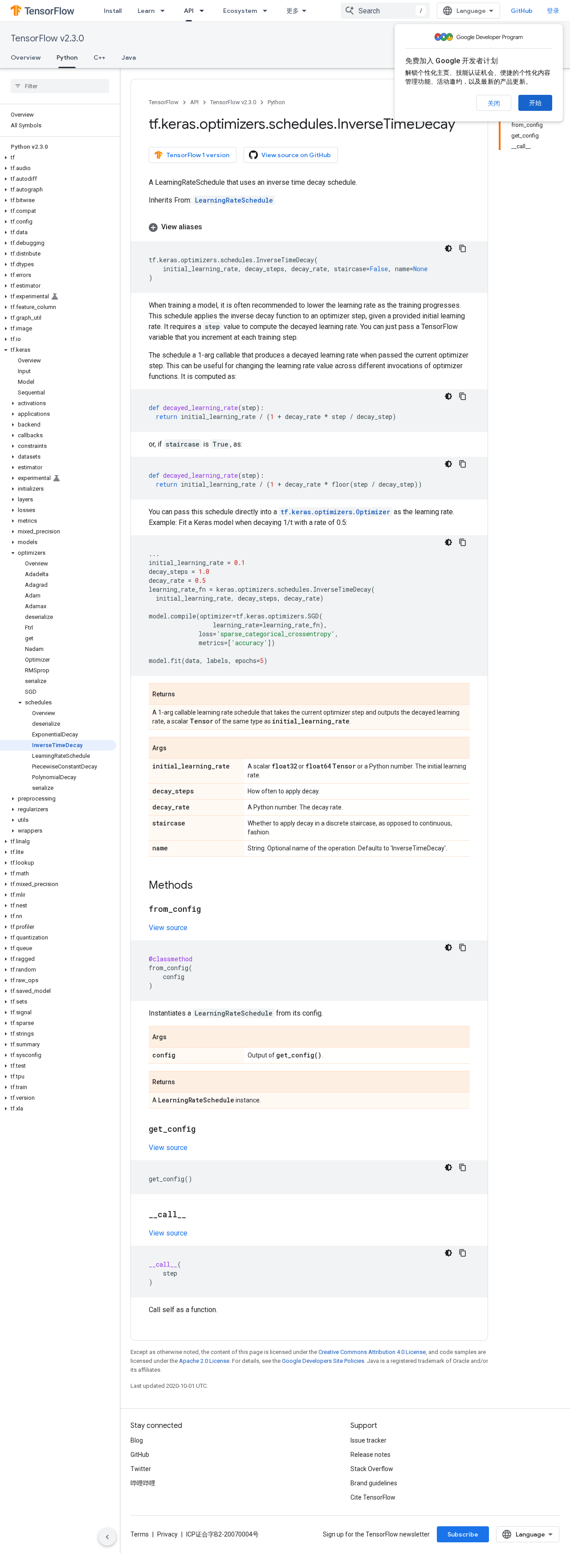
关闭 (494, 103)
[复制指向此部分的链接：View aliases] (211, 227)
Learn (146, 11)
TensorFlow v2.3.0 (47, 38)
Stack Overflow (371, 1468)
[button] (58, 157)
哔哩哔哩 (142, 1483)
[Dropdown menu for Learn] (165, 10)
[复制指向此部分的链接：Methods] (202, 886)
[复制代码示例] (463, 248)
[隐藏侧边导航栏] (107, 1537)
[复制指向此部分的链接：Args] (175, 748)
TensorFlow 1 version (198, 155)
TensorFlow (164, 102)
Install (113, 11)
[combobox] (385, 11)
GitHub (522, 11)
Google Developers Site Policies (323, 1361)
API (189, 11)
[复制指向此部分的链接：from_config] (210, 909)
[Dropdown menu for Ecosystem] (267, 10)
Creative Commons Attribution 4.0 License (372, 1352)
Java (129, 57)
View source (168, 927)
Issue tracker (368, 1440)
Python (67, 57)
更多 (292, 11)
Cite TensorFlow (372, 1497)
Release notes (370, 1454)
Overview (26, 57)
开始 (535, 103)
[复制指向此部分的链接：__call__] (195, 1215)
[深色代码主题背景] (448, 248)
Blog (136, 1440)
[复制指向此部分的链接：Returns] (184, 694)
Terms (139, 1534)
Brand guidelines (373, 1483)
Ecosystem (240, 11)
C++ (100, 57)
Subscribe (463, 1534)
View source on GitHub (296, 155)
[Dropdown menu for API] (204, 10)
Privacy (167, 1534)
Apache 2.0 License (204, 1361)
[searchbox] (60, 86)
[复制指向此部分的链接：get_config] (204, 1129)
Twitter (140, 1468)
